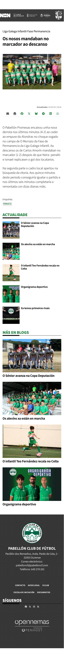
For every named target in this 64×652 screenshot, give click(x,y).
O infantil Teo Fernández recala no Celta (40, 267)
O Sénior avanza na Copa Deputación (35, 224)
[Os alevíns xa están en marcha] (11, 251)
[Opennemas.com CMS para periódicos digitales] (32, 626)
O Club (45, 585)
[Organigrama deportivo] (11, 293)
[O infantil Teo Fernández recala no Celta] (11, 272)
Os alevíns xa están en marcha (38, 244)
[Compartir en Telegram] (43, 113)
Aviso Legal (34, 585)
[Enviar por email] (7, 113)
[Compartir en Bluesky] (36, 113)
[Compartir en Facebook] (22, 113)
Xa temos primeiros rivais (35, 308)
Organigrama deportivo (34, 287)
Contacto (20, 585)
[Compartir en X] (29, 113)
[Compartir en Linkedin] (50, 113)
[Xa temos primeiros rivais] (11, 315)
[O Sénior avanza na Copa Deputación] (11, 230)
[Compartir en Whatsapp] (57, 113)
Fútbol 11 (7, 203)
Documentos (43, 592)
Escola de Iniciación (24, 592)
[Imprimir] (14, 113)
